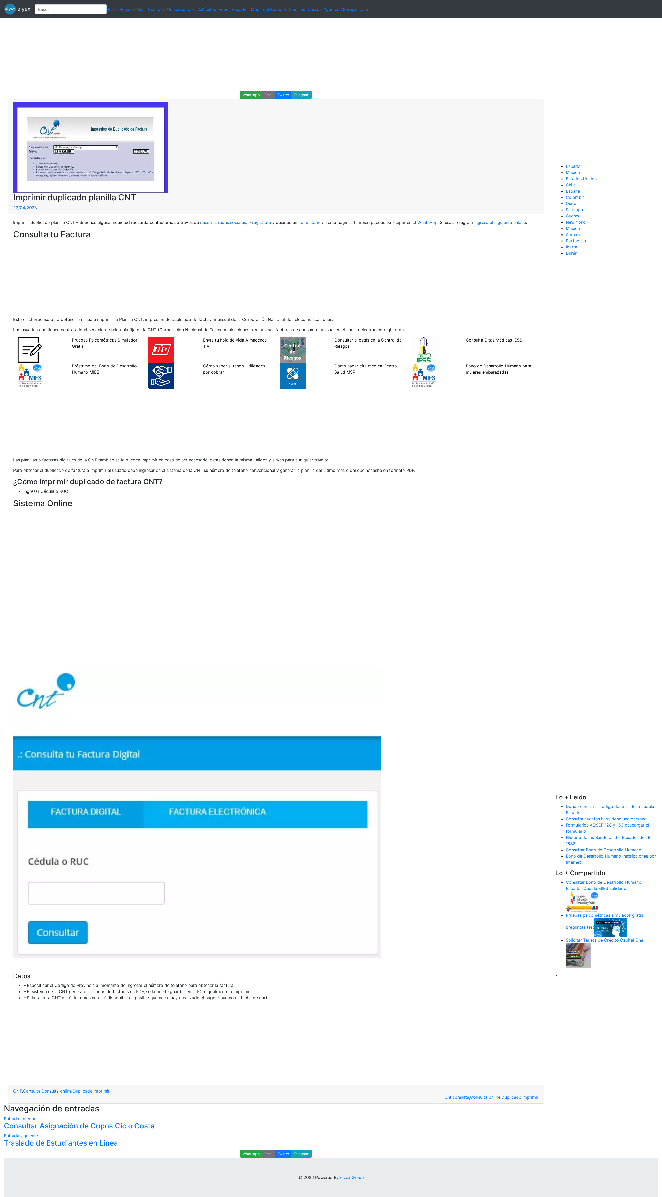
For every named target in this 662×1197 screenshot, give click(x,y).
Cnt (448, 1097)
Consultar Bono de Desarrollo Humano (603, 849)
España (573, 191)
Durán (571, 253)
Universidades (181, 9)
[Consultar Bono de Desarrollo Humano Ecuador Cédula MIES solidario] (582, 901)
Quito (571, 203)
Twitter (283, 95)
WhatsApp (427, 222)
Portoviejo (576, 240)
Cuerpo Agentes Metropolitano (337, 9)
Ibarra (571, 246)
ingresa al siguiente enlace (500, 222)
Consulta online (56, 1091)
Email (268, 95)
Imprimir (102, 1091)
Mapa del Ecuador (269, 9)
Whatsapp (251, 95)
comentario (309, 222)
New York (575, 222)
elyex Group (352, 1177)
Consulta (31, 1091)
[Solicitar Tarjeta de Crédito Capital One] (578, 955)
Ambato (573, 234)
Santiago (574, 209)
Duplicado (83, 1091)
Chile (571, 184)
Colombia (575, 197)
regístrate (261, 222)
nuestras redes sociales (223, 222)
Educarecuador (233, 9)
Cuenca (573, 215)
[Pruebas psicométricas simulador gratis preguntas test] (610, 927)
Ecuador (156, 9)
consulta (461, 1097)
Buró (112, 9)
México (573, 172)
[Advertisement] (155, 54)
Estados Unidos (581, 178)
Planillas (297, 9)
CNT (17, 1091)
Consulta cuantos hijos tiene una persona (606, 818)
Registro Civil (132, 9)
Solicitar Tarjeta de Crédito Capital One (604, 940)
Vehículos (206, 9)
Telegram (301, 95)
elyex (23, 9)
